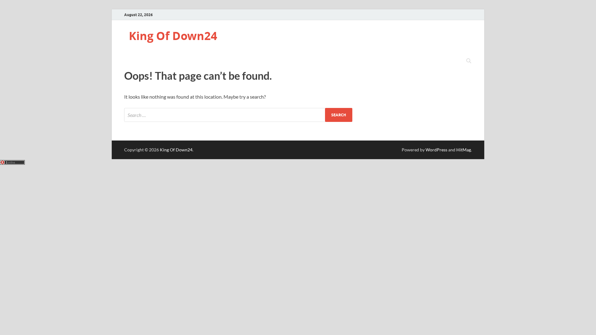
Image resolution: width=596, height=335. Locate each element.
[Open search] (468, 61)
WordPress (436, 149)
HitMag (463, 149)
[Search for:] (238, 115)
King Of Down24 (173, 35)
